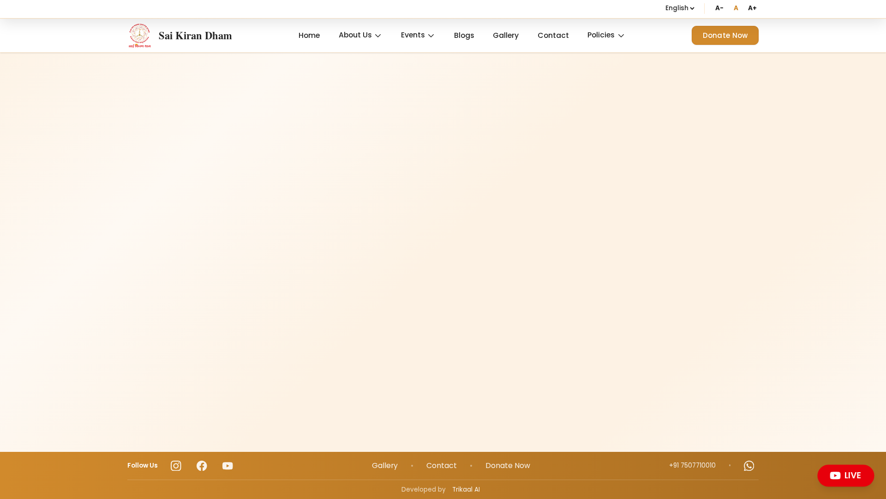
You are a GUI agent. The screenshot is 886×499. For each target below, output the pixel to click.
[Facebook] (202, 466)
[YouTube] (228, 466)
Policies (601, 35)
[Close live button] (871, 467)
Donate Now (725, 35)
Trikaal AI (466, 489)
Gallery (506, 35)
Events (413, 35)
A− (719, 8)
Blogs (464, 35)
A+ (752, 8)
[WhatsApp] (749, 466)
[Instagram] (176, 466)
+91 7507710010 (692, 465)
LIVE (853, 475)
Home (309, 35)
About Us (355, 35)
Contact (553, 35)
